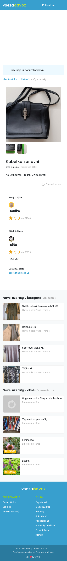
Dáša (13, 245)
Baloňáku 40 (29, 326)
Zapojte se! (41, 502)
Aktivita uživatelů (11, 511)
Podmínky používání (45, 525)
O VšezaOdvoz (43, 507)
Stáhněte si (41, 516)
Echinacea (28, 440)
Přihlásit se (48, 5)
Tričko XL (27, 368)
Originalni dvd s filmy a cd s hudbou (42, 398)
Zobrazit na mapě (17, 273)
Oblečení (24, 79)
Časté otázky (9, 502)
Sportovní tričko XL (33, 347)
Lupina (26, 460)
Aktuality (40, 511)
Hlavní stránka (10, 79)
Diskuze (7, 507)
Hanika (14, 211)
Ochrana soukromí (45, 552)
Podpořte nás (42, 521)
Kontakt (39, 535)
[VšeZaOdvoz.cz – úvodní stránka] (14, 5)
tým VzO (36, 557)
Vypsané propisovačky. (35, 419)
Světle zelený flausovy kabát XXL (40, 306)
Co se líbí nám (42, 530)
